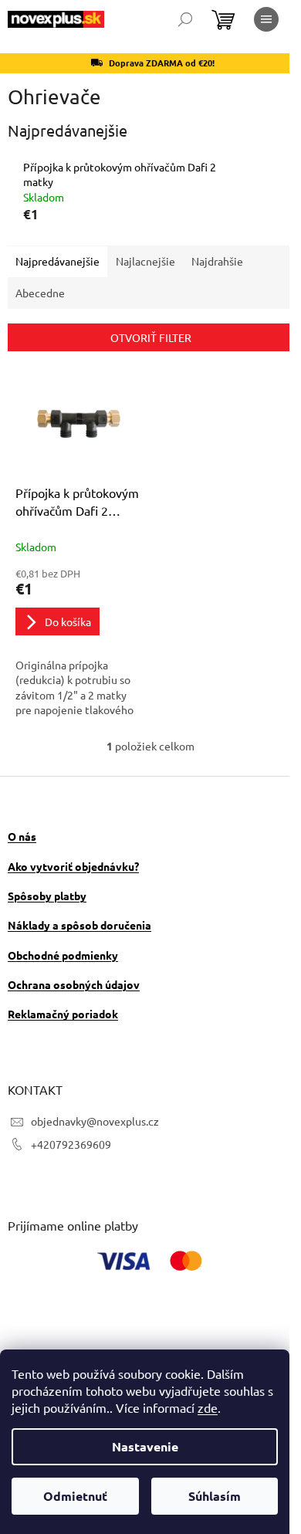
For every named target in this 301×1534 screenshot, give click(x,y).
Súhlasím (214, 1496)
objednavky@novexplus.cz (95, 1121)
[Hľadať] (185, 19)
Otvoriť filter (150, 337)
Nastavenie (145, 1446)
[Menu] (266, 19)
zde (208, 1407)
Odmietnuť (75, 1496)
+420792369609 (71, 1144)
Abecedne (40, 293)
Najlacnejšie (145, 261)
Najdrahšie (217, 261)
